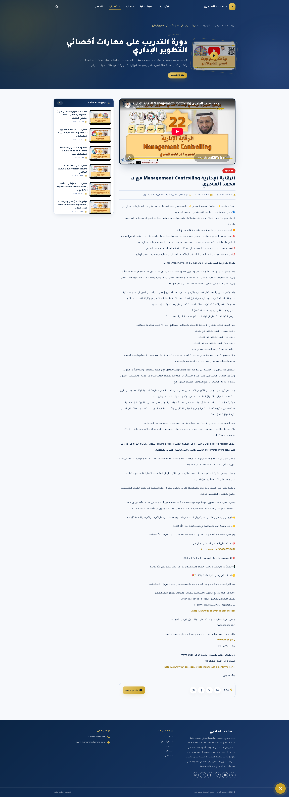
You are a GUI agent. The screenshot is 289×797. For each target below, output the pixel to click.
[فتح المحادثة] (280, 788)
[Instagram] (196, 775)
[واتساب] (217, 690)
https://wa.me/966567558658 (218, 549)
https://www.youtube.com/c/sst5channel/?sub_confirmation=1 (199, 667)
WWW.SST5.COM (226, 640)
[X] (209, 690)
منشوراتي (114, 7)
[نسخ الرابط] (193, 690)
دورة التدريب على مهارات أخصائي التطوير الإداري (165, 195)
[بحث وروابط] (57, 6)
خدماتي (130, 7)
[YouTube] (225, 775)
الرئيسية (165, 7)
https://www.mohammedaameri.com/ (213, 611)
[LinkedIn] (203, 775)
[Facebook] (210, 775)
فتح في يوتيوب (131, 690)
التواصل (99, 7)
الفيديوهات (205, 26)
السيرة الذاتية (147, 7)
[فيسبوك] (201, 690)
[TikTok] (218, 775)
